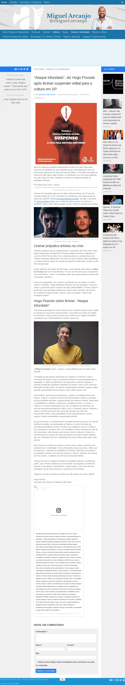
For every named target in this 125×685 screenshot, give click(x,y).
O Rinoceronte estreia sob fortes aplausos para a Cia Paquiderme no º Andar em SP (112, 241)
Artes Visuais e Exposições (16, 32)
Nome (39, 645)
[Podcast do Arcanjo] (27, 69)
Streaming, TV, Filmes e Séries (46, 36)
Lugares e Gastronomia (94, 36)
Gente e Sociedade (80, 32)
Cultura (56, 32)
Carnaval (35, 32)
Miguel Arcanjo (47, 94)
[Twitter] (24, 69)
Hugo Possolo (60, 613)
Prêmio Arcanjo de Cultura (15, 36)
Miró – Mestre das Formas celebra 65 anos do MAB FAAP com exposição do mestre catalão (112, 117)
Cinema (46, 32)
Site (37, 653)
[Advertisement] (62, 53)
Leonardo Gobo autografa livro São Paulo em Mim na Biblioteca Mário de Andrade (112, 182)
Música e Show (99, 32)
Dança (65, 32)
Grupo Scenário (42, 201)
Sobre (46, 2)
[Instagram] (18, 69)
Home (4, 2)
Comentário (42, 631)
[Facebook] (21, 69)
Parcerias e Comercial (30, 2)
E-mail (70, 645)
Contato (13, 2)
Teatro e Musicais (71, 36)
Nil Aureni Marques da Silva (67, 199)
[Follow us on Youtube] (15, 69)
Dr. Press (15, 683)
